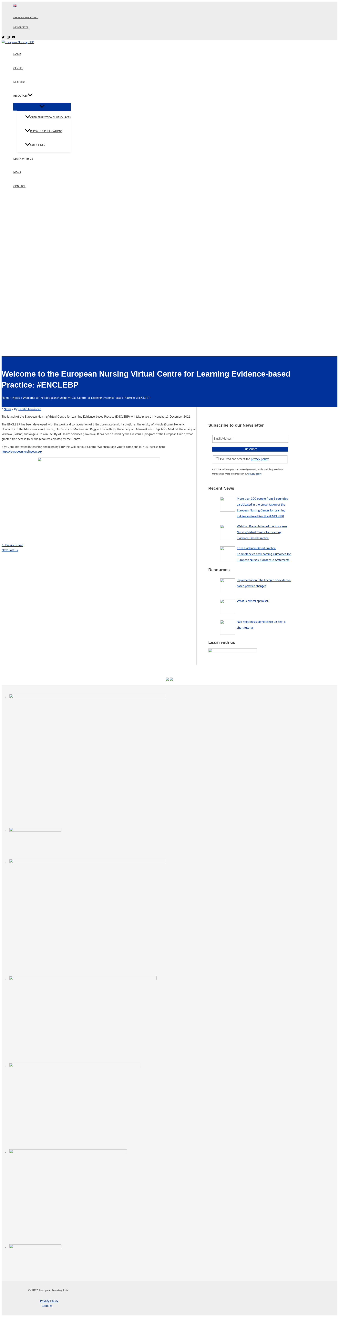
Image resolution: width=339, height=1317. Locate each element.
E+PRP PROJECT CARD (25, 17)
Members (19, 82)
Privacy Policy (49, 1301)
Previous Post (12, 545)
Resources (20, 96)
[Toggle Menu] (42, 107)
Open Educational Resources (50, 117)
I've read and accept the (244, 459)
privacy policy (260, 459)
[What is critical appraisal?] (227, 606)
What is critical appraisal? (253, 601)
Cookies (47, 1305)
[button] (30, 96)
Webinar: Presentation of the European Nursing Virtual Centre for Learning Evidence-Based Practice (262, 532)
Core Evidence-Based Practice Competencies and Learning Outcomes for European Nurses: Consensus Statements (264, 554)
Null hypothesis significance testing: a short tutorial (261, 624)
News (17, 172)
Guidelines (37, 145)
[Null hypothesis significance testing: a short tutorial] (227, 627)
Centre (18, 68)
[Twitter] (3, 37)
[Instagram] (8, 37)
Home (17, 54)
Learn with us (23, 159)
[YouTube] (13, 37)
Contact (19, 186)
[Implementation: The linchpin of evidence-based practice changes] (227, 585)
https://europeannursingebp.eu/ (22, 451)
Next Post (10, 550)
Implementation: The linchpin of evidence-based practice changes (264, 583)
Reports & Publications (46, 131)
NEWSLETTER (20, 27)
